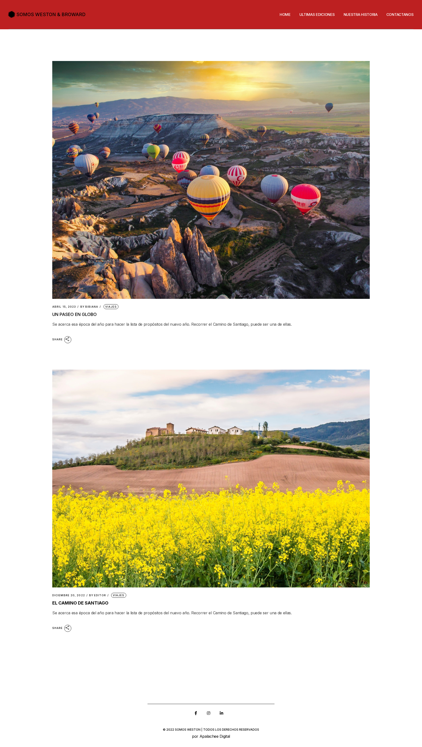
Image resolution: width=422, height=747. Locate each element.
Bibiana (89, 306)
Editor (97, 595)
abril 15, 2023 (64, 306)
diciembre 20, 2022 (68, 595)
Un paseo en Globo (74, 314)
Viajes (111, 306)
